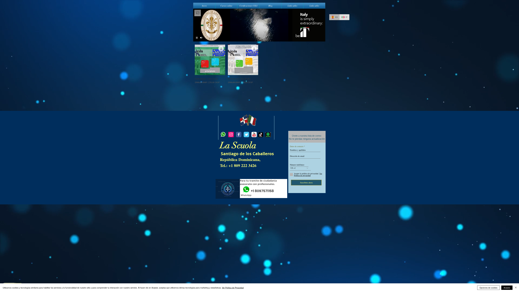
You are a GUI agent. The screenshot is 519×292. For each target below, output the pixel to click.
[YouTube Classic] (254, 134)
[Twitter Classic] (246, 134)
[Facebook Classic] (238, 134)
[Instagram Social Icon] (231, 134)
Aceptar (507, 287)
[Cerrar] (515, 288)
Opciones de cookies (488, 287)
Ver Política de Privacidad (233, 287)
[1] (223, 134)
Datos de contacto (296, 146)
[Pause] (197, 37)
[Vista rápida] (210, 60)
